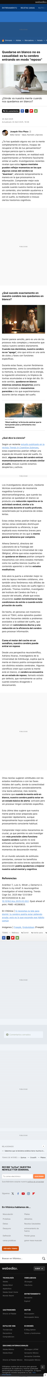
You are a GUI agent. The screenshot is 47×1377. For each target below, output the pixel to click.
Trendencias (7, 1330)
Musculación (8, 1214)
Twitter (27, 111)
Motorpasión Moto (31, 1317)
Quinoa (24, 1157)
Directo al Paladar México (12, 1360)
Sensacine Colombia (32, 1356)
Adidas (18, 40)
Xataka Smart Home (10, 1292)
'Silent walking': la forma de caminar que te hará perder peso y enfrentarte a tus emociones (23, 424)
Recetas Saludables (32, 1224)
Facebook (22, 111)
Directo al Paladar (9, 1314)
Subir (37, 1269)
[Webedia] (41, 2)
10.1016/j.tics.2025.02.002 (15, 901)
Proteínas (6, 1219)
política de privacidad (35, 1182)
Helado (40, 40)
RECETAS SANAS (28, 8)
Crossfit (33, 1157)
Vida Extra (28, 1285)
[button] (20, 131)
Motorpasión (29, 1314)
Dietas (5, 1224)
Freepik (17, 927)
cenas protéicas (9, 1240)
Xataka (5, 1282)
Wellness (15, 933)
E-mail (36, 111)
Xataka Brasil (8, 1353)
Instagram (28, 1193)
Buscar (43, 1258)
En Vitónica (9, 419)
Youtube (23, 1193)
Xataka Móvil (8, 1285)
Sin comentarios (12, 111)
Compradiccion (8, 1337)
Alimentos (28, 1219)
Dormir (26, 933)
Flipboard (31, 111)
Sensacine (28, 1298)
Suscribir (39, 1176)
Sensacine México (31, 1353)
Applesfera (7, 1289)
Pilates (43, 1157)
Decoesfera (7, 1333)
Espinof (27, 1301)
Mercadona (29, 40)
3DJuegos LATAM (31, 1349)
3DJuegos (28, 1282)
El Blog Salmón (30, 1330)
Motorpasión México (32, 1360)
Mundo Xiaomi (8, 1296)
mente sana (38, 933)
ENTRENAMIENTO (9, 8)
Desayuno (7, 1228)
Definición (7, 1236)
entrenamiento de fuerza (31, 1229)
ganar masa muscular (33, 1240)
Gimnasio (8, 40)
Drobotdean (28, 927)
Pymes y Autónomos (32, 1333)
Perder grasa (29, 1236)
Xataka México (8, 1349)
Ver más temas (10, 1249)
